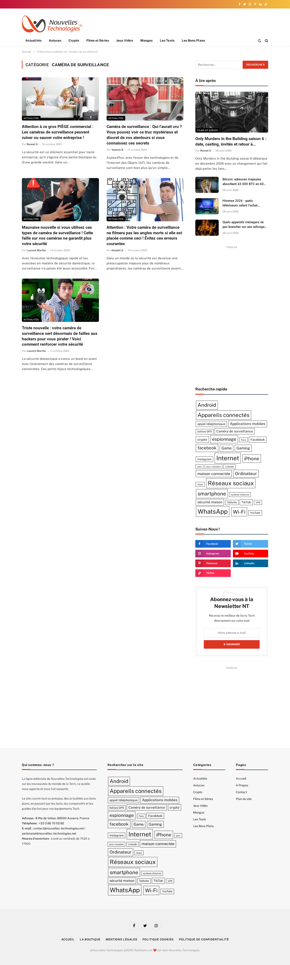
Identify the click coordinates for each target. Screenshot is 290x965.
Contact (241, 792)
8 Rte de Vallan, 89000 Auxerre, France (62, 818)
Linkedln (229, 466)
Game (226, 448)
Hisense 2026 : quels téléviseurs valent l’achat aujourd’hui (240, 203)
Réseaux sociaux (231, 483)
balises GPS (204, 431)
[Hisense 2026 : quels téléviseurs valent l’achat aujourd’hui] (207, 206)
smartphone (212, 494)
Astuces (55, 40)
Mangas (146, 40)
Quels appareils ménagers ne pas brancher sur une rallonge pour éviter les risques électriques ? (243, 224)
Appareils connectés (223, 415)
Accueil (241, 778)
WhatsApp (213, 511)
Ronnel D (32, 144)
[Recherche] (266, 40)
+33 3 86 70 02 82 (51, 823)
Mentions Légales (121, 939)
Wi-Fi (239, 512)
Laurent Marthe (36, 250)
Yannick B (117, 149)
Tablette (232, 502)
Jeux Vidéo (124, 40)
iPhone (251, 458)
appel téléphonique (211, 424)
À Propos (242, 785)
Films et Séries (97, 40)
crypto (202, 439)
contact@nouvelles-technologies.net (58, 828)
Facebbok (258, 439)
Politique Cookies (157, 939)
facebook (207, 447)
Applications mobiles (247, 424)
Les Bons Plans (193, 40)
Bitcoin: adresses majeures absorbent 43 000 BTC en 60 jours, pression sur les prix (243, 181)
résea (200, 484)
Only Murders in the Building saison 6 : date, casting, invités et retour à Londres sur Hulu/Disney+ (230, 141)
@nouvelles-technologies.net (49, 833)
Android (207, 405)
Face (243, 440)
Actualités (33, 40)
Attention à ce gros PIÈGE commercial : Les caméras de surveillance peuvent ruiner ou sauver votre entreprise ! (57, 132)
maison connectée (213, 473)
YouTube (255, 512)
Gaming (243, 448)
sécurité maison (209, 502)
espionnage (224, 439)
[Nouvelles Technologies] (52, 24)
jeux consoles (213, 466)
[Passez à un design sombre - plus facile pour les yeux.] (259, 40)
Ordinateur (246, 473)
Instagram (204, 459)
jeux (199, 466)
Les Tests (167, 40)
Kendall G (117, 250)
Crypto (74, 40)
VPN (258, 502)
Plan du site (244, 799)
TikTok (246, 502)
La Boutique (90, 939)
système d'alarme (240, 494)
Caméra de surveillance (234, 431)
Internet (227, 458)
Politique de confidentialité (204, 939)
